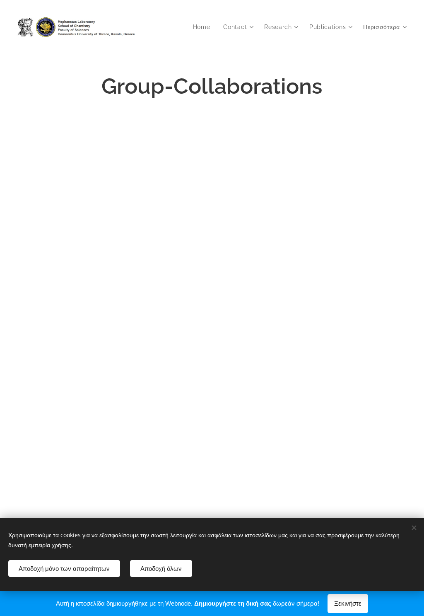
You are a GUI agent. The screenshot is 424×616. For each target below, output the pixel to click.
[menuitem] (204, 27)
